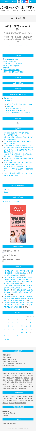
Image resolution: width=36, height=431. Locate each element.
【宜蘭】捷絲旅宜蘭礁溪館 (13, 108)
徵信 (32, 378)
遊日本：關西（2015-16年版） (18, 28)
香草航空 (20, 400)
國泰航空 (14, 396)
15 (8, 329)
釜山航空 (26, 396)
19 (26, 329)
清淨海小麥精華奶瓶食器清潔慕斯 (13, 72)
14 (4, 329)
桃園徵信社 (22, 374)
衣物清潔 (6, 68)
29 (8, 335)
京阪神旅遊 (11, 34)
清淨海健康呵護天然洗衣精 (11, 70)
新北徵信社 (28, 382)
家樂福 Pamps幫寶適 (9, 61)
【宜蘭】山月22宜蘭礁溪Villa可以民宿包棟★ (18, 113)
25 (22, 332)
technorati (7, 190)
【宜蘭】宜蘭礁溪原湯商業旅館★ (15, 111)
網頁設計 (24, 388)
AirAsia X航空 (14, 398)
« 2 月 (4, 339)
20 (31, 329)
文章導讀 (17, 34)
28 (4, 335)
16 (13, 329)
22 (8, 332)
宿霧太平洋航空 (12, 400)
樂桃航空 (5, 403)
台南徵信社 (15, 376)
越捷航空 (17, 403)
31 (17, 335)
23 (13, 332)
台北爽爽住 (8, 101)
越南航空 (23, 403)
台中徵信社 (7, 376)
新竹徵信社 (30, 374)
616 (10, 355)
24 (17, 332)
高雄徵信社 (23, 376)
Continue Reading (18, 45)
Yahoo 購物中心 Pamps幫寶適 (12, 63)
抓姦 (32, 376)
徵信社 (7, 374)
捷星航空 (21, 398)
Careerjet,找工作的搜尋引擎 (11, 201)
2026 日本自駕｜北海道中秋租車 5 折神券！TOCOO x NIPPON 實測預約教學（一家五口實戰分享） (18, 169)
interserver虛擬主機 (9, 413)
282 (10, 357)
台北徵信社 (14, 374)
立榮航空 (11, 403)
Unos (15, 428)
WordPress (26, 428)
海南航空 (27, 398)
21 (4, 332)
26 (26, 332)
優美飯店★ (10, 106)
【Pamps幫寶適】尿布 (11, 59)
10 (17, 326)
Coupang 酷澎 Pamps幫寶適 (12, 66)
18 (22, 329)
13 (31, 326)
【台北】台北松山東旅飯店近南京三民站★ (19, 104)
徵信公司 (9, 378)
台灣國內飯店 (9, 98)
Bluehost (5, 415)
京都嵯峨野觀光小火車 (17, 300)
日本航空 (29, 400)
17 (17, 329)
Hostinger (6, 411)
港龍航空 (8, 396)
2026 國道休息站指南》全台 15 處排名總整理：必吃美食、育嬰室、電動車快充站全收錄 (18, 292)
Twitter (6, 192)
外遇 (4, 382)
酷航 (24, 400)
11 (22, 326)
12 (26, 326)
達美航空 (20, 396)
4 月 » (8, 339)
